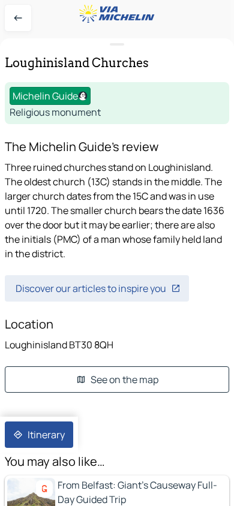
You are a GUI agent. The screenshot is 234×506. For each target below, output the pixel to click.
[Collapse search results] (117, 44)
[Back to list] (18, 18)
